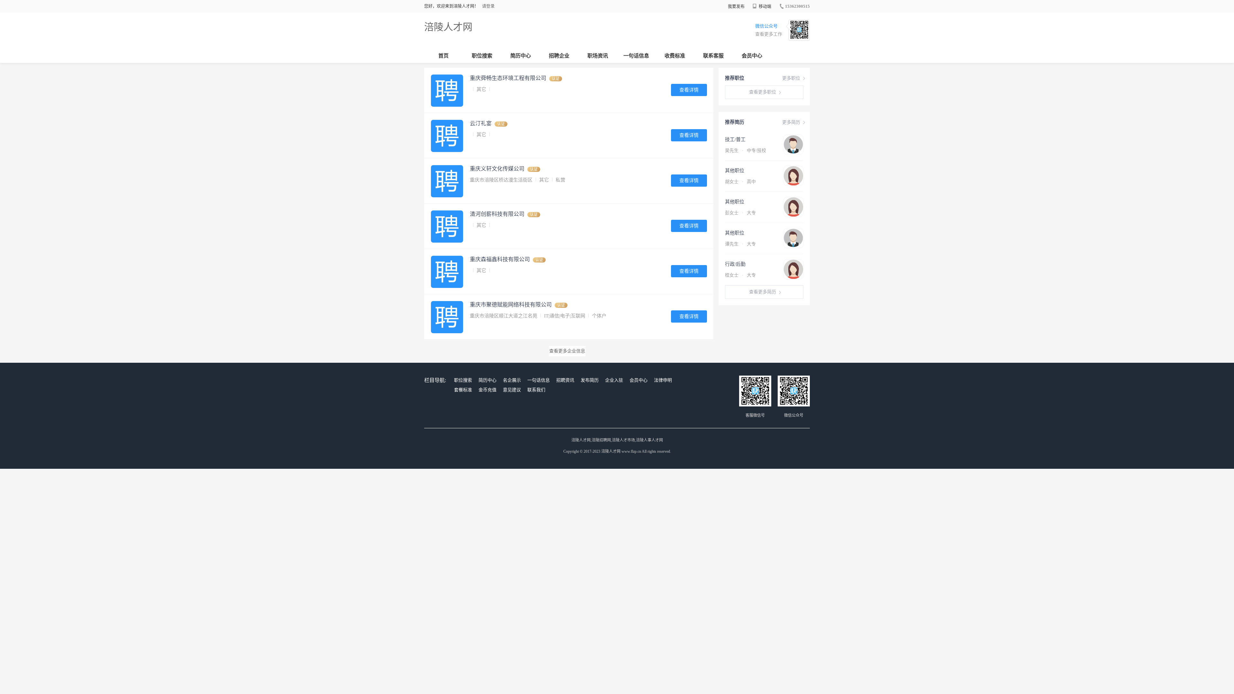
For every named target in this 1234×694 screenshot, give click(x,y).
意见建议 (512, 389)
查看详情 (689, 90)
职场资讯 (597, 55)
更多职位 (791, 78)
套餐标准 (463, 389)
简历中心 (520, 55)
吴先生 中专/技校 (745, 150)
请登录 (488, 6)
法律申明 (663, 380)
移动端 (764, 6)
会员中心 (752, 55)
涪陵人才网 (448, 27)
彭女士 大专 (740, 212)
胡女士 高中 (740, 181)
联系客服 (713, 55)
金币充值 (487, 389)
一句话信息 (636, 55)
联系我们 (536, 389)
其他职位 (734, 170)
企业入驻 (614, 380)
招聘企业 (559, 55)
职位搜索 (482, 55)
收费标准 (675, 55)
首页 (443, 55)
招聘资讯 (565, 380)
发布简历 (590, 380)
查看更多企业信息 (567, 351)
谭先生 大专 (740, 244)
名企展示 (512, 380)
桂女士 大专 (740, 275)
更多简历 (791, 122)
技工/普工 (735, 139)
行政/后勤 (735, 264)
